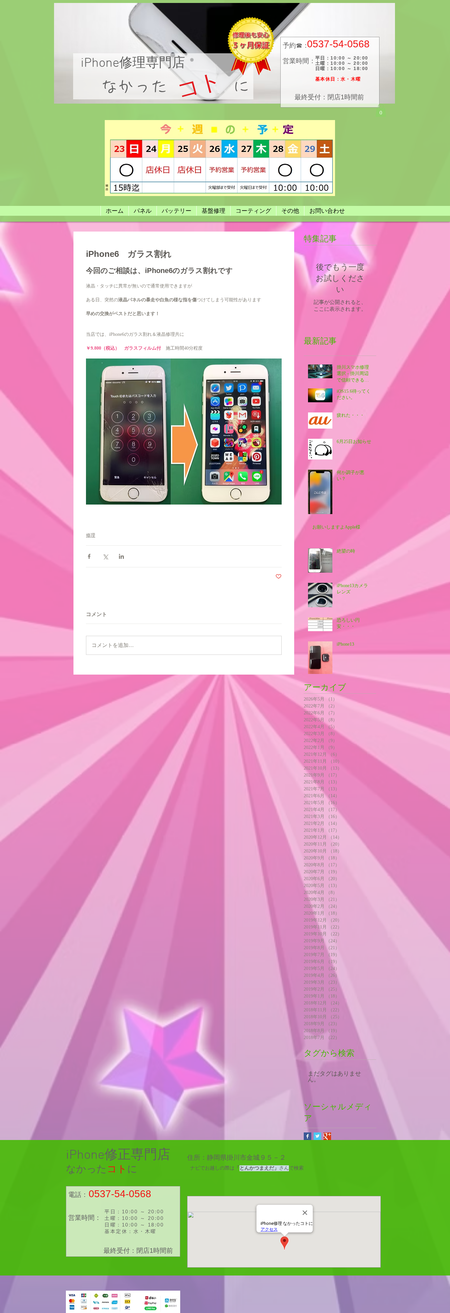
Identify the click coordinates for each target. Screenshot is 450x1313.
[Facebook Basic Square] (307, 1136)
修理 (90, 535)
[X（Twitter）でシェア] (105, 556)
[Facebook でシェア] (89, 556)
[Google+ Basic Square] (327, 1136)
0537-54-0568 (338, 43)
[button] (380, 110)
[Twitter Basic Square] (317, 1136)
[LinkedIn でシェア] (121, 556)
